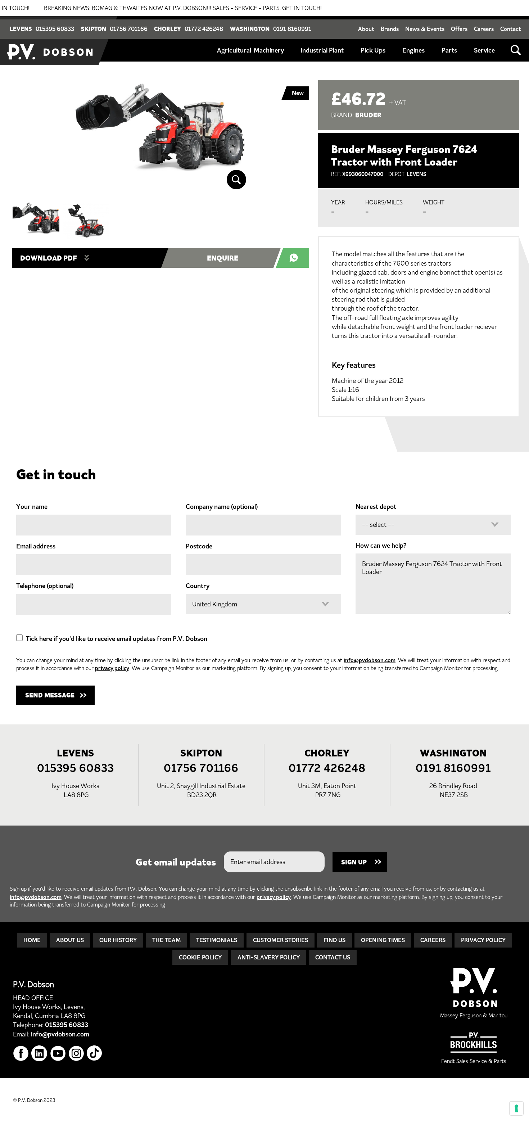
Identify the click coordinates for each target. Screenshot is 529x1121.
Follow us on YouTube (58, 1053)
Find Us (334, 940)
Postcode (199, 546)
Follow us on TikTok (95, 1053)
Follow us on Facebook (21, 1053)
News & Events (424, 28)
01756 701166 (129, 28)
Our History (118, 940)
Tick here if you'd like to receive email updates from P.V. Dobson (116, 639)
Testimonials (216, 940)
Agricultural (234, 50)
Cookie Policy (200, 957)
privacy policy (112, 668)
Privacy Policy (483, 940)
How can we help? (381, 546)
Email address (35, 546)
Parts (449, 50)
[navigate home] (50, 40)
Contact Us (332, 957)
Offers (459, 28)
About (366, 28)
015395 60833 (55, 28)
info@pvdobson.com (369, 660)
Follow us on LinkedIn (39, 1053)
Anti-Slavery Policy (269, 957)
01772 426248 (204, 28)
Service (484, 50)
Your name (32, 507)
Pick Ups (373, 50)
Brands (390, 28)
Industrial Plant (322, 50)
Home (32, 940)
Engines (413, 50)
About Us (70, 940)
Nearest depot (376, 507)
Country (197, 586)
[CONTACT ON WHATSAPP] (296, 258)
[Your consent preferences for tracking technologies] (516, 1108)
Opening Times (383, 940)
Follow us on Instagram (76, 1053)
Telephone (44, 586)
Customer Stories (280, 940)
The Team (166, 940)
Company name (222, 507)
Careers (484, 28)
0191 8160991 (292, 28)
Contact (510, 28)
